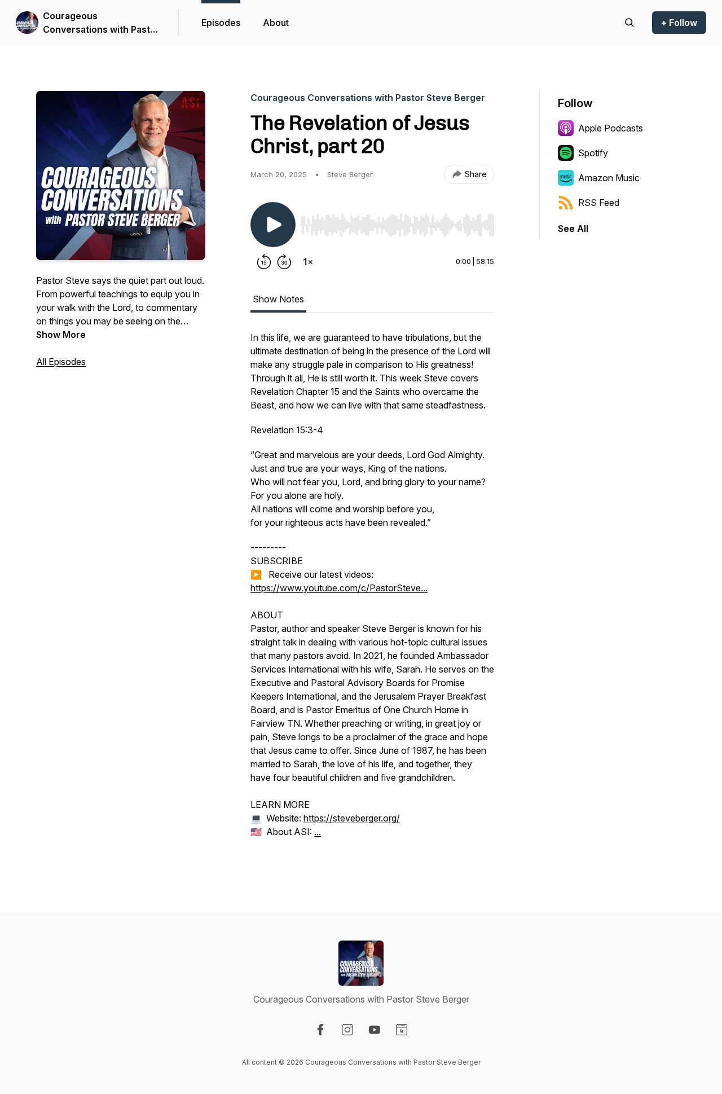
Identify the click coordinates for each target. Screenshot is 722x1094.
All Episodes (61, 361)
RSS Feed (598, 202)
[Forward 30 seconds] (284, 262)
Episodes (220, 22)
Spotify (593, 153)
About (276, 22)
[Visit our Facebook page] (320, 1029)
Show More (61, 334)
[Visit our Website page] (401, 1029)
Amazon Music (609, 177)
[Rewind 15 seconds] (264, 262)
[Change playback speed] (308, 262)
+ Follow (679, 22)
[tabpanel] (372, 590)
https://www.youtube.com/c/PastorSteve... (339, 588)
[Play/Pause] (273, 224)
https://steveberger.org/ (351, 818)
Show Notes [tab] (278, 299)
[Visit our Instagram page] (347, 1029)
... (317, 831)
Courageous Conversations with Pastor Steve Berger (101, 23)
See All (573, 228)
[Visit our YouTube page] (374, 1029)
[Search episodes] (629, 22)
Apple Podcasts (610, 128)
